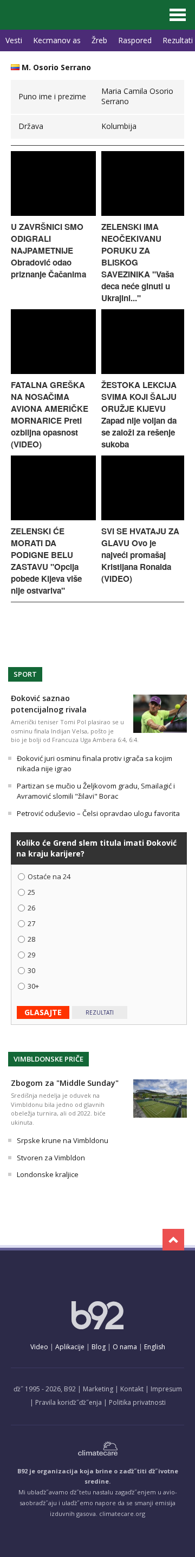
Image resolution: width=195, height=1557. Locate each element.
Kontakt (132, 1388)
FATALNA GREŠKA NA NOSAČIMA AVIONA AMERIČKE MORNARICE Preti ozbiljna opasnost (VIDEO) (49, 414)
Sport (25, 674)
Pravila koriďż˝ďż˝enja (68, 1402)
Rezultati (100, 1012)
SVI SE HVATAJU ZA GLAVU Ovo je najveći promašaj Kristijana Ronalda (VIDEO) (140, 554)
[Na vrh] (173, 1239)
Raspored (135, 40)
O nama (125, 1346)
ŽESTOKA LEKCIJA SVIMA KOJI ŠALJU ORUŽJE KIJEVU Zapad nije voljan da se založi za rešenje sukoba (139, 414)
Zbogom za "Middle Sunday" (65, 1083)
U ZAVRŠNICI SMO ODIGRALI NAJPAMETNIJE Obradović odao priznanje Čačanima (48, 250)
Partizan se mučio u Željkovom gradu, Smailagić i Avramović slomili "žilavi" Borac (96, 791)
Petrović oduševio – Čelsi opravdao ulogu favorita (98, 813)
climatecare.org (122, 1514)
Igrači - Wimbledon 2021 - (56, 15)
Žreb (99, 40)
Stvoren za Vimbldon (51, 1157)
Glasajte (43, 1012)
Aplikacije (69, 1346)
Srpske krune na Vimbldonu (62, 1140)
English (154, 1346)
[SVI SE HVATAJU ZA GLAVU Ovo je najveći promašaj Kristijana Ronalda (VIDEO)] (142, 517)
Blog (99, 1346)
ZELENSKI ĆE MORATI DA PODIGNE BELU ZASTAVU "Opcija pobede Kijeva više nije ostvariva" (46, 560)
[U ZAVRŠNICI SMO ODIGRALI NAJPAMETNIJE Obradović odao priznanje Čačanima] (53, 213)
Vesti (13, 40)
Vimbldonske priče (48, 1059)
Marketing (98, 1388)
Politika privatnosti (137, 1402)
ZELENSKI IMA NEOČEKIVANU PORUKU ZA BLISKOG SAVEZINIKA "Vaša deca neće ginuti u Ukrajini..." (137, 262)
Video (39, 1346)
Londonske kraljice (48, 1174)
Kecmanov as (57, 40)
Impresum (166, 1388)
